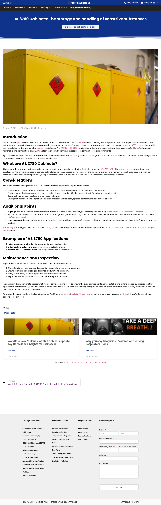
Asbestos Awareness (30, 450)
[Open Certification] (24, 8)
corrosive (41, 148)
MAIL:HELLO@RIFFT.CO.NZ (67, 502)
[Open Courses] (10, 8)
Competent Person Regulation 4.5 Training (33, 430)
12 (96, 362)
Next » (104, 362)
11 (93, 362)
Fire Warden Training (30, 457)
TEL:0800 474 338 (50, 502)
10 (90, 362)
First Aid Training (29, 454)
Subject (103, 455)
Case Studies (82, 432)
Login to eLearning (29, 476)
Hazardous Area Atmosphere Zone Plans (62, 448)
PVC (5, 230)
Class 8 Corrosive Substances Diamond (125, 211)
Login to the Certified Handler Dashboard (33, 470)
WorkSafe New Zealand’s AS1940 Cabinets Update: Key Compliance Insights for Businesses (39, 342)
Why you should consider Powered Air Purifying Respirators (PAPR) (115, 342)
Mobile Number (106, 439)
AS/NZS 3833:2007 (16, 217)
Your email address (128, 447)
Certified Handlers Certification (34, 465)
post (19, 142)
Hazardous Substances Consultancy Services (60, 430)
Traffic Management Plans (61, 454)
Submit (119, 487)
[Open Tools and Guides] (66, 8)
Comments (105, 463)
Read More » (12, 350)
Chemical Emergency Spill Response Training (32, 437)
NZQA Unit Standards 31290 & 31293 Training (34, 444)
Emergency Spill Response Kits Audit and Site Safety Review (61, 439)
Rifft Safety (8, 227)
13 (99, 362)
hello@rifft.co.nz (78, 294)
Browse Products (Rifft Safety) (84, 437)
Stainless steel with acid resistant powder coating (129, 227)
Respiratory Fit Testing (60, 461)
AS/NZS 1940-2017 (69, 148)
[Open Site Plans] (36, 8)
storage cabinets (53, 227)
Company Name (107, 447)
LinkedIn (126, 294)
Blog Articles (83, 429)
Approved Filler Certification (33, 461)
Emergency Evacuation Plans (62, 457)
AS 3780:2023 (107, 169)
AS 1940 (79, 142)
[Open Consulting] (49, 8)
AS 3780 (132, 145)
